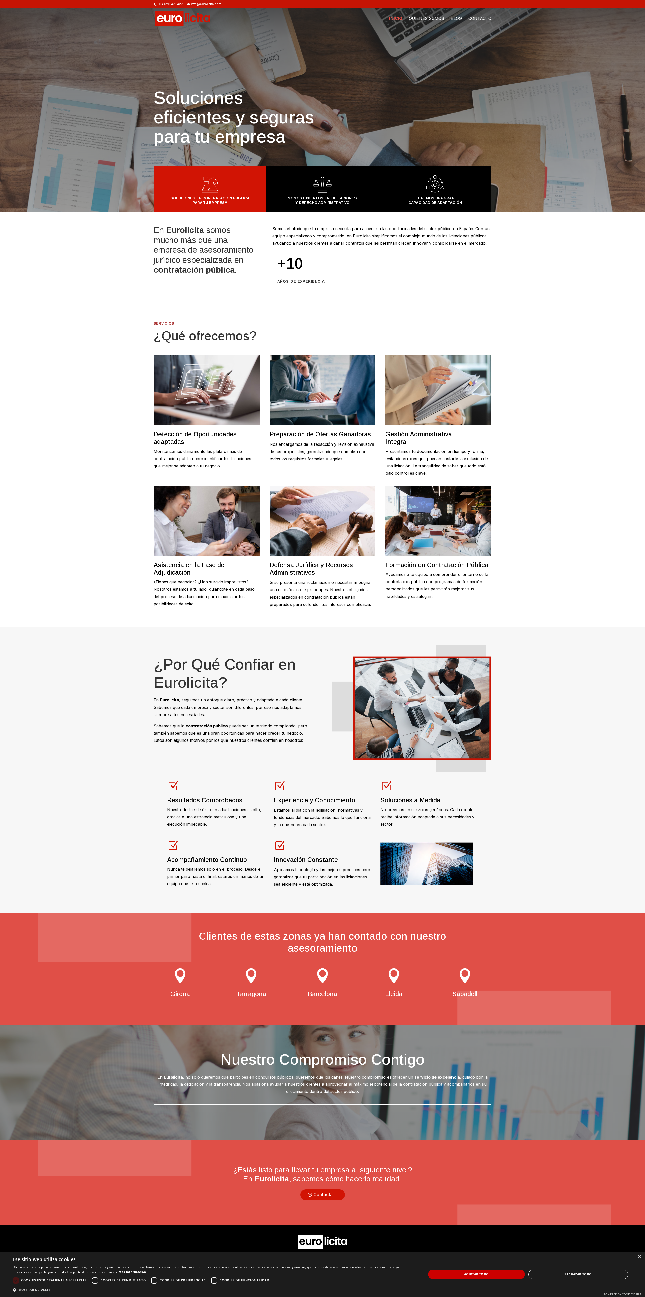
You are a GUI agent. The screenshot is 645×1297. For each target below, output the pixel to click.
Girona (180, 993)
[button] (213, 1289)
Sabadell (464, 993)
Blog (456, 19)
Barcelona (322, 993)
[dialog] (322, 1274)
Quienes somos (426, 19)
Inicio (395, 19)
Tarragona (251, 993)
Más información (132, 1272)
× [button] (639, 1257)
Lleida (393, 993)
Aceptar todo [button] (476, 1274)
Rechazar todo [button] (578, 1274)
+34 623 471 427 (170, 4)
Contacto (479, 19)
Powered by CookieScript (622, 1294)
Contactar (323, 1194)
